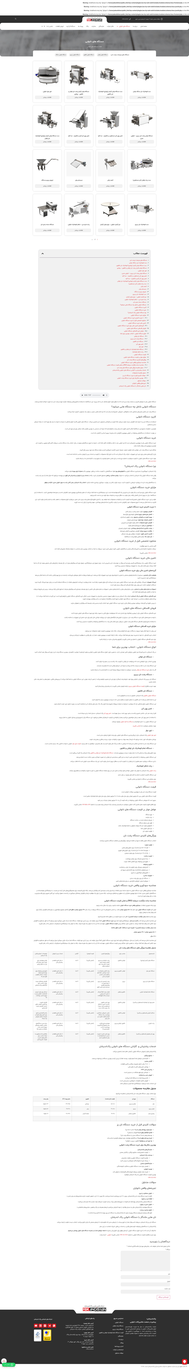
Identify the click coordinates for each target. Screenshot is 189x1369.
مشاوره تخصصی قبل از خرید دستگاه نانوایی (133, 320)
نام (169, 1274)
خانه (100, 47)
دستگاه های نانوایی (124, 26)
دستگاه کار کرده (70, 26)
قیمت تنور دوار (76, 744)
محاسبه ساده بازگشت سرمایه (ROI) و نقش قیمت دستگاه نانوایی (125, 365)
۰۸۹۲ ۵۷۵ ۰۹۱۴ (86, 805)
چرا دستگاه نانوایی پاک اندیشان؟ (137, 313)
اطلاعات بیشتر (142, 97)
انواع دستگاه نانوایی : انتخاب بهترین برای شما (133, 334)
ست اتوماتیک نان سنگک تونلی (138, 263)
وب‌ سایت (167, 1288)
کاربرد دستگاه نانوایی (140, 307)
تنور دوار (141, 347)
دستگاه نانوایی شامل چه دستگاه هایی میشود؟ (133, 305)
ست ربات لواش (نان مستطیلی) (137, 284)
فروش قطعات (59, 26)
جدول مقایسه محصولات (139, 373)
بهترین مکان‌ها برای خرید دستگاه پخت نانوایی (130, 378)
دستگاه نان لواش (139, 336)
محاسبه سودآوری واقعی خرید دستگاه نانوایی (133, 362)
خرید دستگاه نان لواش (142, 670)
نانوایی (109, 1235)
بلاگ (87, 26)
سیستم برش (142, 289)
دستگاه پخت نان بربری (137, 339)
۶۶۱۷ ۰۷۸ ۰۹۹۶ (152, 461)
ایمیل (168, 1281)
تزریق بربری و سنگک (140, 292)
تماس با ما (50, 26)
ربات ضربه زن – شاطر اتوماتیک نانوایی (135, 299)
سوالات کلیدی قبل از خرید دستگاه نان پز (134, 376)
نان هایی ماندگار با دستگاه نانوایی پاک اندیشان (132, 386)
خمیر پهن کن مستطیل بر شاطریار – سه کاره (134, 276)
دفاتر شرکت (110, 26)
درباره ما (135, 26)
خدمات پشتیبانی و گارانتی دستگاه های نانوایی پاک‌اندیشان (129, 370)
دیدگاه (168, 1249)
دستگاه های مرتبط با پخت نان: (138, 260)
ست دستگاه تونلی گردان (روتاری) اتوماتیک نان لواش (132, 281)
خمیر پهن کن (140, 344)
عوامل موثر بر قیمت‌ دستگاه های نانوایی (135, 357)
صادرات (94, 26)
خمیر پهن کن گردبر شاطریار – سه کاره (136, 279)
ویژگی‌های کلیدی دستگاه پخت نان (136, 360)
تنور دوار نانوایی (142, 271)
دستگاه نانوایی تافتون (150, 696)
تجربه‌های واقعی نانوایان (139, 383)
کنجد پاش (144, 286)
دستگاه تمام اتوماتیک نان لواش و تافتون (132, 349)
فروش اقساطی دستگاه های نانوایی (136, 328)
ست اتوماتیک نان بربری (139, 294)
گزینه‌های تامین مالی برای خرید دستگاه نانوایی (131, 326)
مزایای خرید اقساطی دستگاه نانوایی (134, 331)
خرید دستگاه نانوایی (140, 310)
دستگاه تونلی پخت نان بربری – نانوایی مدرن (134, 273)
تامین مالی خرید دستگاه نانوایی (137, 323)
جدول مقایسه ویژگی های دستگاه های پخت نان (130, 368)
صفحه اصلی (143, 26)
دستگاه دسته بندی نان (139, 302)
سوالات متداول (142, 381)
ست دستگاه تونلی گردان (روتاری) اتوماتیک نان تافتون (131, 265)
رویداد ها (80, 26)
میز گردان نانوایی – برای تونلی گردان (136, 297)
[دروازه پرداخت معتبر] (47, 1340)
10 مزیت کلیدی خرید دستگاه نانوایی (133, 318)
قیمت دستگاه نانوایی (140, 355)
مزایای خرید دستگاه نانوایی (138, 315)
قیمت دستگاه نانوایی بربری (136, 686)
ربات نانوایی (152, 771)
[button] (42, 253)
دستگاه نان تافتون (138, 341)
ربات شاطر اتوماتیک (138, 352)
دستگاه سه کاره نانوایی (126, 722)
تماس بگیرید (136, 726)
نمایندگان (101, 26)
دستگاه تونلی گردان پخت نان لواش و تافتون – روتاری (132, 268)
